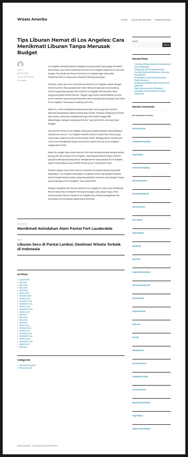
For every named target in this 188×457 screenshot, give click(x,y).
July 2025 (23, 315)
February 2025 (25, 328)
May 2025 (23, 320)
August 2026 (24, 280)
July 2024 (23, 347)
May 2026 (23, 288)
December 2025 (25, 301)
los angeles (22, 80)
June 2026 (23, 285)
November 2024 (25, 336)
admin (20, 70)
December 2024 (25, 333)
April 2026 (23, 290)
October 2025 (24, 306)
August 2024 (24, 344)
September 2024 (26, 341)
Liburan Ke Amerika (141, 20)
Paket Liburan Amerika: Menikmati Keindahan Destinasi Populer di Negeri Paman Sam (150, 91)
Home (124, 20)
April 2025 (23, 323)
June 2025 (23, 317)
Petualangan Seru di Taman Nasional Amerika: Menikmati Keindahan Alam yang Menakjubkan (151, 72)
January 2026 (24, 298)
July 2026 (23, 282)
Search (135, 41)
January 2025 (24, 331)
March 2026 (24, 293)
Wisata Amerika (32, 19)
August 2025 (24, 312)
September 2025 (26, 309)
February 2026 (25, 296)
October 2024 (24, 339)
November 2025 (25, 304)
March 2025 (24, 325)
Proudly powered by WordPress (45, 446)
